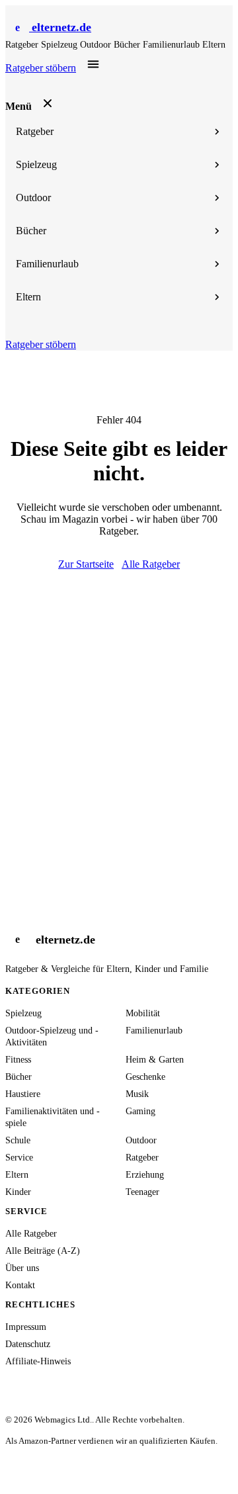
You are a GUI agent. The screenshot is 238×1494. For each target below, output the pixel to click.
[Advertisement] (119, 696)
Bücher (128, 45)
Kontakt (20, 1285)
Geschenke (145, 1077)
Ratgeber (23, 45)
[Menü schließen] (47, 103)
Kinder (18, 1192)
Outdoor (97, 45)
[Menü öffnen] (93, 64)
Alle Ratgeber (151, 564)
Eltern (213, 45)
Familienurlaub (172, 45)
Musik (137, 1094)
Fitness (18, 1060)
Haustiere (22, 1094)
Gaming (140, 1111)
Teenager (142, 1192)
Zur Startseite (86, 564)
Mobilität (143, 1013)
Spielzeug (60, 45)
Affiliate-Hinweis (38, 1361)
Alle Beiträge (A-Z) (42, 1251)
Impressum (25, 1327)
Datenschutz (27, 1344)
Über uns (22, 1268)
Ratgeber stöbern (40, 67)
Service (19, 1158)
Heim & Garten (155, 1060)
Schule (17, 1140)
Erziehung (145, 1175)
